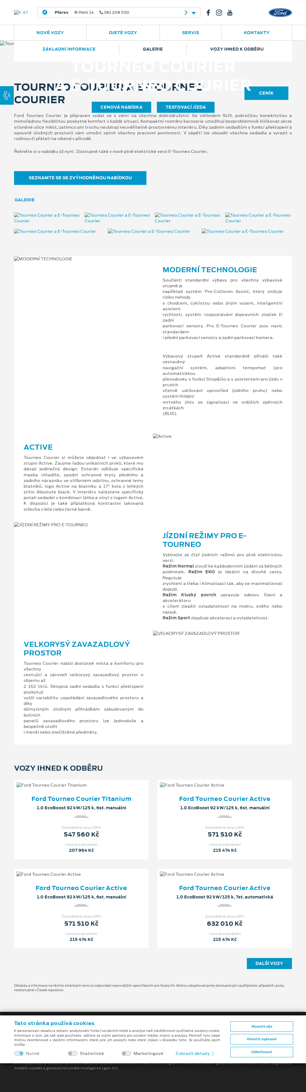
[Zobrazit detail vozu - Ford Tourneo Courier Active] (215, 779)
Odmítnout (261, 1052)
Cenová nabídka (121, 107)
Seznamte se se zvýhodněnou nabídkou (80, 178)
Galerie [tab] (25, 200)
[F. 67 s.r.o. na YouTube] (232, 13)
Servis (190, 33)
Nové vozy (50, 33)
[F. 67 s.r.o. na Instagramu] (221, 13)
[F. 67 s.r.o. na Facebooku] (210, 13)
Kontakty (257, 33)
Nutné (32, 1053)
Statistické (92, 1053)
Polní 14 (92, 12)
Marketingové (148, 1053)
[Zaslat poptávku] (91, 779)
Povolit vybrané (261, 1039)
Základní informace (69, 49)
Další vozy (269, 963)
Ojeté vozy (123, 33)
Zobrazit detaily (193, 1053)
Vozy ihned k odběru (237, 49)
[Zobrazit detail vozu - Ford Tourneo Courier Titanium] (72, 779)
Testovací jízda (186, 107)
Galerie (153, 49)
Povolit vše (262, 1026)
